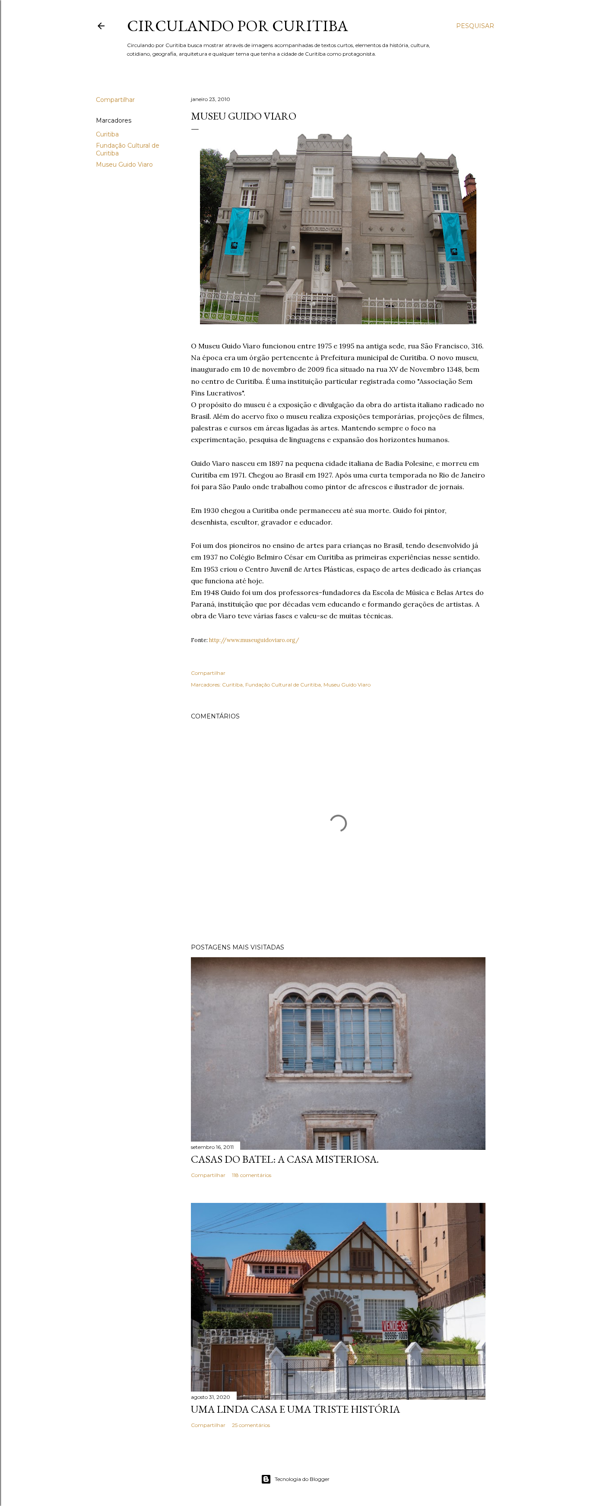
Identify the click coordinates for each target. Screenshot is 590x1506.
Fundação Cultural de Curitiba (283, 684)
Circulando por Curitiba (237, 26)
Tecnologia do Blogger (302, 1479)
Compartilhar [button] (115, 100)
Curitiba (107, 134)
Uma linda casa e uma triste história (295, 1409)
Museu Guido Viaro (124, 164)
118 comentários (251, 1175)
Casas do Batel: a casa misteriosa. (285, 1159)
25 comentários (251, 1425)
